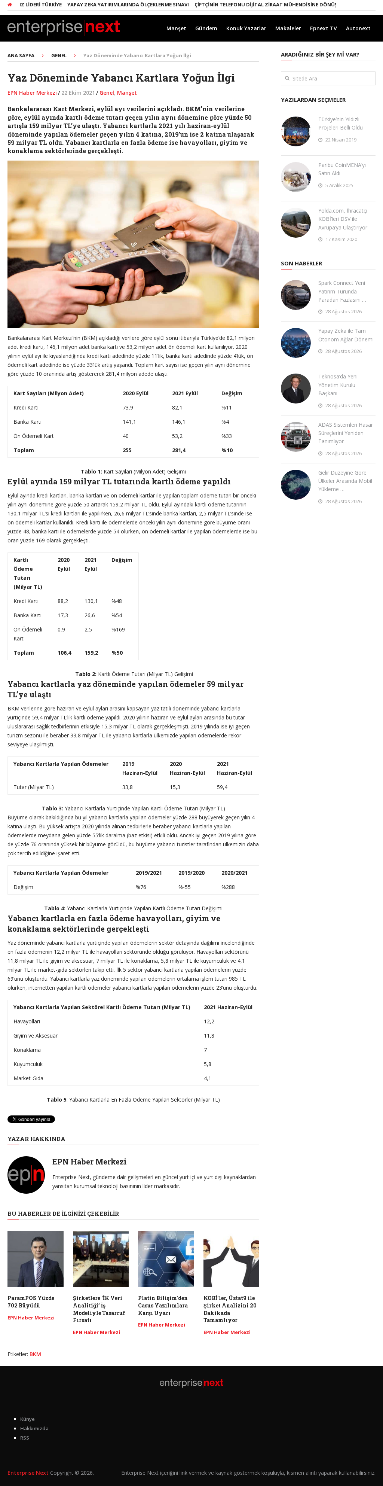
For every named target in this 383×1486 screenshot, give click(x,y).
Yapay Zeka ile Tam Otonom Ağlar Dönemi (346, 334)
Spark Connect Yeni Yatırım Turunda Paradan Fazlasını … (342, 291)
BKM (35, 1354)
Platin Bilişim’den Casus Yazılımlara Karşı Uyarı (163, 1305)
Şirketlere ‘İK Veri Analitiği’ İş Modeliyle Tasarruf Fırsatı (99, 1309)
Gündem (206, 28)
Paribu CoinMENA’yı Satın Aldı (342, 169)
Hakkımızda (34, 1428)
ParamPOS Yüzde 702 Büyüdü (30, 1301)
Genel (106, 92)
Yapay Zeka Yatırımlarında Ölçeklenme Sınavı (105, 4)
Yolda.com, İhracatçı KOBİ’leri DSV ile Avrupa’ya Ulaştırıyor (342, 219)
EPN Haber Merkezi (32, 92)
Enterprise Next (28, 1472)
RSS (24, 1437)
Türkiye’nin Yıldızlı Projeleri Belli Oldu (340, 123)
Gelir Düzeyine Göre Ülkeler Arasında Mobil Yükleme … (345, 481)
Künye (27, 1419)
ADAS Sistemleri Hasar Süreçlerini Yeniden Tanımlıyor (345, 433)
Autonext (358, 28)
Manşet (176, 28)
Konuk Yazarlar (246, 28)
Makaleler (288, 28)
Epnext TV (323, 28)
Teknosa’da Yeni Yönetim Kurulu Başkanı (338, 385)
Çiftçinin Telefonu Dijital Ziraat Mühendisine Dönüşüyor (250, 4)
